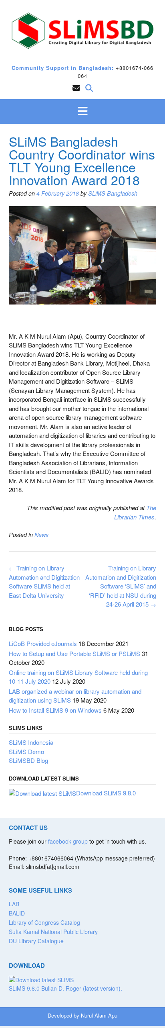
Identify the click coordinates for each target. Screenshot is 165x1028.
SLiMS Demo (26, 751)
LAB (14, 904)
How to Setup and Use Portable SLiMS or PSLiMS (74, 653)
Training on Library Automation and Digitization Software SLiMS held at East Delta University (44, 581)
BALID (17, 913)
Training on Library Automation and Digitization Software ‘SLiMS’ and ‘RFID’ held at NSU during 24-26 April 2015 (120, 586)
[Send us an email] (76, 87)
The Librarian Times (135, 512)
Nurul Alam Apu (99, 1015)
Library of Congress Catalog (44, 922)
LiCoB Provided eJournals (43, 643)
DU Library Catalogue (36, 941)
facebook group (68, 841)
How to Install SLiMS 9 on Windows (55, 710)
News (41, 535)
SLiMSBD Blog (28, 760)
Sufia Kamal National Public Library (53, 932)
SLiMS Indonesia (31, 742)
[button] (82, 111)
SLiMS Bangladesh (112, 193)
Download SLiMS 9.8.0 (106, 793)
